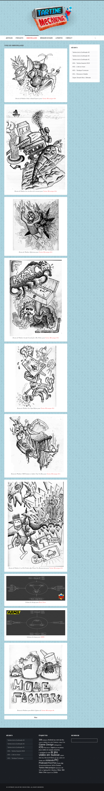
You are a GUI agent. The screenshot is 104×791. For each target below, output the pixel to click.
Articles (9, 38)
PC (56, 760)
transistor (58, 768)
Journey (57, 750)
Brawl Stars (42, 602)
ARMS (42, 637)
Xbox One (42, 772)
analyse (45, 740)
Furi (64, 742)
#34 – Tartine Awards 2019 (81, 63)
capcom (41, 742)
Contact (69, 38)
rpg (62, 763)
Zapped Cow (50, 772)
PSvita (58, 763)
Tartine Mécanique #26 (49, 98)
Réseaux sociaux (46, 38)
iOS (41, 747)
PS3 (50, 763)
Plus (35, 717)
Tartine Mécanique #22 (45, 252)
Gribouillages (31, 38)
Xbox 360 (60, 770)
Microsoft (47, 758)
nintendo (50, 760)
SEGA (54, 765)
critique (60, 742)
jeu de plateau (59, 747)
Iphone (48, 747)
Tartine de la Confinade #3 (81, 52)
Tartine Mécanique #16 (52, 338)
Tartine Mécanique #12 (56, 568)
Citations (55, 742)
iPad (45, 747)
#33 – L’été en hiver (79, 67)
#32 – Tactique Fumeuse (80, 70)
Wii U (49, 770)
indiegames (57, 745)
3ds (40, 739)
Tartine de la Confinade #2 (81, 56)
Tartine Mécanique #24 (50, 191)
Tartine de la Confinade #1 (81, 59)
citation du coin (48, 742)
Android (50, 740)
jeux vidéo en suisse (46, 750)
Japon (52, 747)
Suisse (58, 765)
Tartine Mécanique (47, 768)
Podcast (43, 763)
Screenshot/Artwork (45, 765)
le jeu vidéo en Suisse (49, 753)
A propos (59, 38)
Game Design (46, 744)
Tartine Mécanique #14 (47, 408)
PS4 (54, 763)
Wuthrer (54, 770)
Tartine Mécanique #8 (47, 710)
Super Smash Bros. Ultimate (82, 77)
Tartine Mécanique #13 (53, 474)
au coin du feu (59, 740)
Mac (43, 757)
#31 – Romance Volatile (80, 74)
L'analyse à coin (44, 752)
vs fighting (45, 770)
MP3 (44, 760)
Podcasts (19, 38)
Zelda (55, 772)
